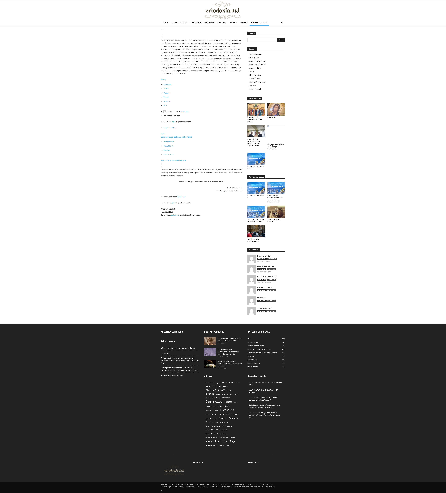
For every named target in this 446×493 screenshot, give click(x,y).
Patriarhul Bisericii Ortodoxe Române (217, 430)
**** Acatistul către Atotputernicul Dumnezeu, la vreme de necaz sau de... (228, 352)
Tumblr (166, 97)
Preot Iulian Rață (225, 441)
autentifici (175, 215)
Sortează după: (176, 137)
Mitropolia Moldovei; (225, 414)
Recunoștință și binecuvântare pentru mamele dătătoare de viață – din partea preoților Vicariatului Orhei (180, 360)
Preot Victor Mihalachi (266, 277)
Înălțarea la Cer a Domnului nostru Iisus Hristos (254, 119)
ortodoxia (215, 422)
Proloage (222, 23)
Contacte (252, 85)
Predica (209, 441)
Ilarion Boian (209, 410)
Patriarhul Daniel (222, 434)
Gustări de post (254, 78)
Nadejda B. (261, 298)
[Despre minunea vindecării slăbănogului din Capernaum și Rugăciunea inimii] (276, 188)
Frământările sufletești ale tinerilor (197, 487)
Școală (227, 445)
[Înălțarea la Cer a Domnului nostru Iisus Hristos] (256, 109)
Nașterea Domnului (228, 418)
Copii (231, 394)
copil (236, 394)
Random (166, 150)
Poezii (232, 23)
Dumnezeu (214, 401)
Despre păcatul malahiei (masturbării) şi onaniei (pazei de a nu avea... (230, 363)
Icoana (236, 402)
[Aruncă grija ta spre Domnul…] (276, 212)
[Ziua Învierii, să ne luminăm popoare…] (256, 231)
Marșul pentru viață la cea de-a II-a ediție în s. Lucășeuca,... (275, 147)
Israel (216, 410)
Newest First (168, 142)
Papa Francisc (224, 422)
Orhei (208, 422)
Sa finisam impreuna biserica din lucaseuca (249, 487)
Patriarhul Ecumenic (212, 437)
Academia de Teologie (212, 383)
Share (163, 80)
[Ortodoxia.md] (223, 10)
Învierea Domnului (226, 487)
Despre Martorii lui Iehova (184, 484)
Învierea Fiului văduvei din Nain (172, 376)
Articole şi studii (179, 23)
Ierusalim (208, 406)
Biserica (236, 383)
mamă (208, 414)
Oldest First (168, 146)
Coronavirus (210, 398)
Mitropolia (214, 414)
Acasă (165, 23)
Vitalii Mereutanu (264, 308)
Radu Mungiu (253, 405)
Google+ (167, 93)
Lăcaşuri (244, 23)
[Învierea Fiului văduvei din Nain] (256, 159)
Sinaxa (222, 445)
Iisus (214, 406)
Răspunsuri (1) (169, 128)
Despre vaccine (178, 487)
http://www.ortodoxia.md (264, 261)
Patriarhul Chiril (210, 434)
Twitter (166, 89)
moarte (236, 414)
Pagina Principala (255, 54)
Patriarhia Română (227, 426)
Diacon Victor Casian (266, 266)
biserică (210, 393)
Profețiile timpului (255, 89)
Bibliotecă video (255, 75)
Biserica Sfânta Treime (219, 390)
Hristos (228, 402)
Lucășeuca (227, 410)
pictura (233, 437)
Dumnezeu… (271, 117)
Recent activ (168, 154)
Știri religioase (254, 58)
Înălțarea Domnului (167, 484)
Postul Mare (214, 487)
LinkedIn (166, 101)
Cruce (218, 398)
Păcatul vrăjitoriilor (267, 484)
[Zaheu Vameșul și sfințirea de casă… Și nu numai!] (256, 212)
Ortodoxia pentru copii (237, 484)
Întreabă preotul (259, 23)
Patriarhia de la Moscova (213, 426)
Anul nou (224, 383)
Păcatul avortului (253, 484)
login (174, 122)
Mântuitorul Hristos (211, 418)
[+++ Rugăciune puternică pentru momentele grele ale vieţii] (210, 341)
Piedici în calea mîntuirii (220, 484)
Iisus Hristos (223, 406)
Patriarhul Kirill (224, 437)
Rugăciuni (196, 23)
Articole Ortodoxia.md (257, 61)
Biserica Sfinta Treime (257, 82)
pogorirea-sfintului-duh (202, 484)
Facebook (167, 84)
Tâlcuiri (251, 71)
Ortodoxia (209, 23)
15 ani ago (184, 111)
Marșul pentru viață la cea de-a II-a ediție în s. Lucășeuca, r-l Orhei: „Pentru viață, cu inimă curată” (179, 369)
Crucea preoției (166, 487)
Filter (163, 134)
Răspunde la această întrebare (173, 160)
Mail (165, 105)
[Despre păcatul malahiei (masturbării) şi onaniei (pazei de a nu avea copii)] (210, 364)
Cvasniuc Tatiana (264, 287)
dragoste (226, 398)
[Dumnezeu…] (276, 109)
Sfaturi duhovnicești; (212, 445)
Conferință (225, 394)
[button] (282, 23)
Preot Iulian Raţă (264, 256)
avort (231, 383)
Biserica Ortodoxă (217, 386)
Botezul (217, 394)
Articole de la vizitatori (257, 65)
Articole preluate (255, 68)
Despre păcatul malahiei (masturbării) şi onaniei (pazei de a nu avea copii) (264, 415)
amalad (251, 390)
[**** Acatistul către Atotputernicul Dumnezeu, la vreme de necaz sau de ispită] (210, 352)
